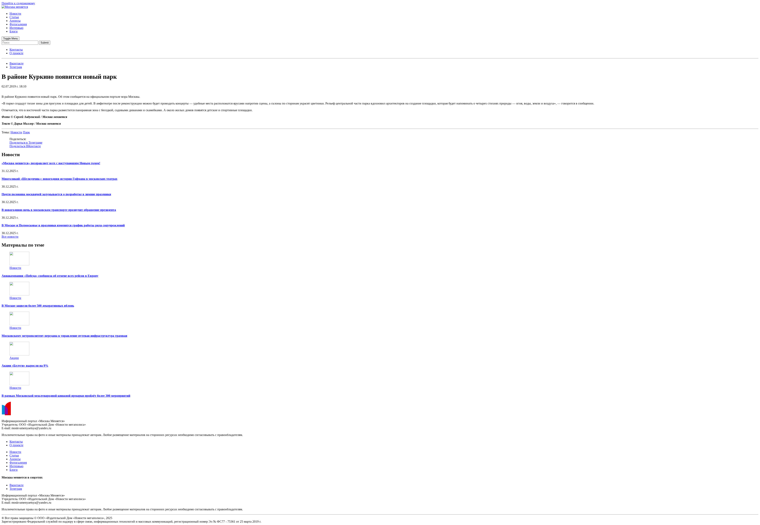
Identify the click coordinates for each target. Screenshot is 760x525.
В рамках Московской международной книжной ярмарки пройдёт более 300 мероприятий (66, 395)
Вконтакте (17, 485)
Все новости (10, 236)
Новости (15, 13)
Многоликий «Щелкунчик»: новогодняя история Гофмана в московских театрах (59, 178)
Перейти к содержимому (18, 3)
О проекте (16, 53)
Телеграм (16, 488)
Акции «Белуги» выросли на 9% (25, 365)
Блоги (14, 31)
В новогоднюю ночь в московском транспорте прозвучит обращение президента (59, 210)
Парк (26, 132)
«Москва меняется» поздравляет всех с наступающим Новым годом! (51, 163)
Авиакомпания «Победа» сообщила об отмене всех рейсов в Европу (50, 275)
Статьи (14, 17)
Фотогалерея (18, 24)
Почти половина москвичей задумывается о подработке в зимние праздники (56, 194)
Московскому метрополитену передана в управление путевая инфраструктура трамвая (64, 335)
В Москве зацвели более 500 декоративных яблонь (38, 305)
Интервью (16, 27)
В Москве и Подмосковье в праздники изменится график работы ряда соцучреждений (63, 225)
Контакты (16, 49)
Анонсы (15, 20)
